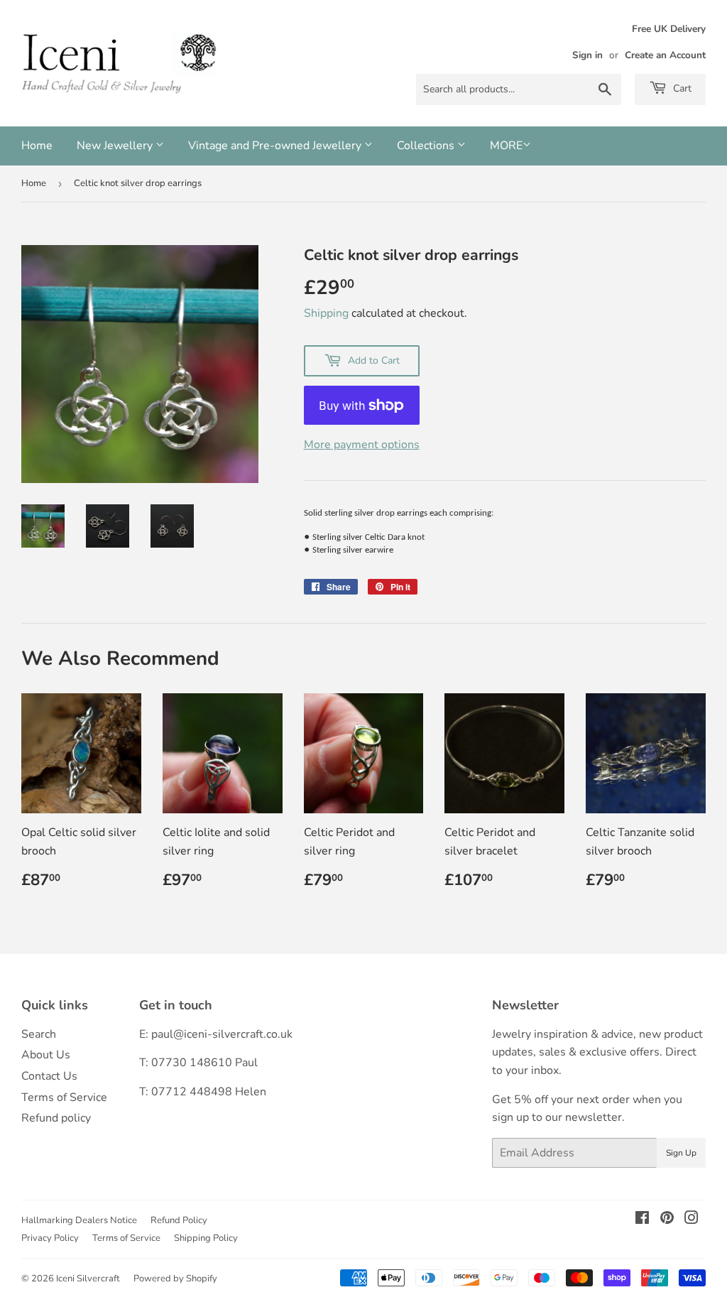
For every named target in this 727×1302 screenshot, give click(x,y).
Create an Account (665, 55)
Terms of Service (64, 1097)
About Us (45, 1055)
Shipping (326, 313)
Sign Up (681, 1153)
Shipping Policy (206, 1238)
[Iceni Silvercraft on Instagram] (691, 1219)
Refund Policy (179, 1220)
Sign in (587, 55)
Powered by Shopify (175, 1278)
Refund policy (56, 1118)
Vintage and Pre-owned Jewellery (276, 145)
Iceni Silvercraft (88, 1278)
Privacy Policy (50, 1238)
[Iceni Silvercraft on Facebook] (642, 1219)
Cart (681, 88)
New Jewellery (116, 145)
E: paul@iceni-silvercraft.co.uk (216, 1034)
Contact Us (49, 1076)
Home (37, 145)
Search (38, 1034)
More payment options (362, 444)
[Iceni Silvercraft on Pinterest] (667, 1219)
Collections (427, 145)
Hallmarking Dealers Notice (79, 1220)
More (506, 145)
